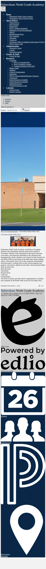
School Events (14, 90)
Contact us (13, 40)
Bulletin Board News (16, 34)
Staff (6, 103)
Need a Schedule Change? (23, 64)
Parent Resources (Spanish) (18, 82)
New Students (14, 36)
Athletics (12, 70)
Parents (7, 101)
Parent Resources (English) (18, 80)
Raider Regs (13, 26)
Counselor (12, 60)
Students (8, 99)
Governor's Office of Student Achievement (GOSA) (27, 42)
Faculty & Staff (14, 56)
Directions (12, 38)
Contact (12, 50)
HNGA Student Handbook (18, 28)
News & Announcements (9, 231)
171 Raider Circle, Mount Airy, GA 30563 (15, 293)
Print (42, 286)
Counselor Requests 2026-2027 (24, 66)
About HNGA (14, 23)
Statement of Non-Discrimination (20, 30)
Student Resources (15, 84)
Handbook (13, 74)
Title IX (12, 32)
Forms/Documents (15, 52)
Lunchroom (13, 78)
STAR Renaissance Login (18, 86)
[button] (8, 14)
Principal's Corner (15, 48)
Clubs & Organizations (17, 72)
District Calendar (15, 92)
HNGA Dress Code (16, 44)
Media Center (14, 68)
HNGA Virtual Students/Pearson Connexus (24, 76)
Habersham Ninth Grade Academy (21, 16)
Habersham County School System (21, 18)
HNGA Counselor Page (22, 62)
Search (3, 110)
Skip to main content (8, 2)
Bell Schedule (14, 25)
